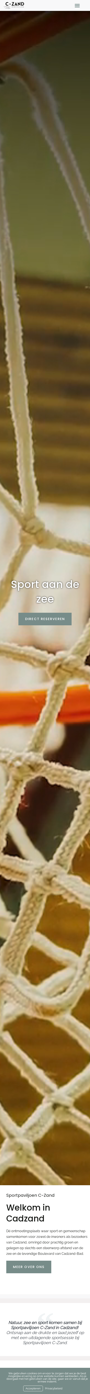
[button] (77, 5)
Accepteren (33, 1388)
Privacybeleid (53, 1388)
